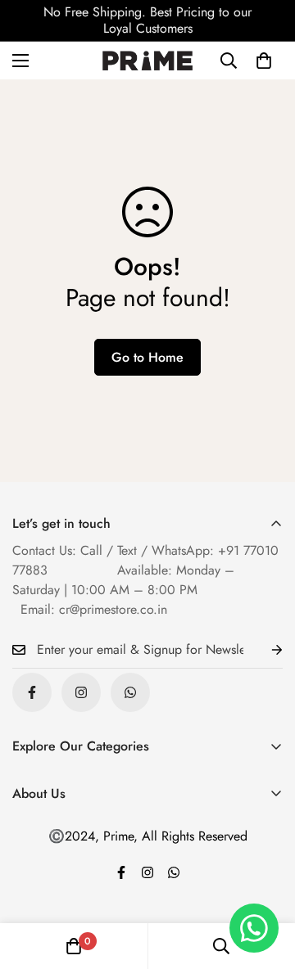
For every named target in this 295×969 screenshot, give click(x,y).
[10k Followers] (81, 692)
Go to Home (147, 357)
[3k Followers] (32, 692)
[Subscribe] (264, 650)
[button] (264, 60)
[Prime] (147, 61)
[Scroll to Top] (265, 882)
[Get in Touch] (130, 692)
